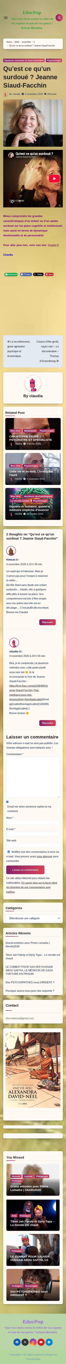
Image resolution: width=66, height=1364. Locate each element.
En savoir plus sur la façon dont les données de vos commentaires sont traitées (31, 887)
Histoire (16, 1176)
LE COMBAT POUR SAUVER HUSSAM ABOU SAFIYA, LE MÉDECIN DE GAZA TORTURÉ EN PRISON (29, 970)
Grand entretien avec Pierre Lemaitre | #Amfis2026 (29, 1188)
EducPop (32, 12)
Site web (11, 840)
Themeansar (33, 1359)
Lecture (28, 1176)
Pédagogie (42, 1176)
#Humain (52, 94)
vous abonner (44, 856)
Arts (14, 1215)
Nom (9, 817)
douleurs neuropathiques (38, 496)
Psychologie (54, 60)
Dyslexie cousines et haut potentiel (23, 60)
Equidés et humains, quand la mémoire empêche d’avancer (29, 508)
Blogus (50, 1354)
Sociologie (31, 1286)
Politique (16, 1180)
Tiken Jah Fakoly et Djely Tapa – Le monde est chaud (32, 1223)
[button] (9, 1075)
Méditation (30, 430)
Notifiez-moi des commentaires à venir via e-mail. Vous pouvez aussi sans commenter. (32, 856)
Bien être (15, 430)
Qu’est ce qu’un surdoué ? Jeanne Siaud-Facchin (30, 77)
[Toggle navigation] (5, 18)
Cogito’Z (53, 245)
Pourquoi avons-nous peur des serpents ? (30, 990)
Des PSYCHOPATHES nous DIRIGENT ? (30, 982)
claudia (16, 94)
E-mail (10, 829)
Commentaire (14, 754)
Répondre (47, 622)
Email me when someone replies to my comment (29, 808)
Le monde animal (20, 500)
